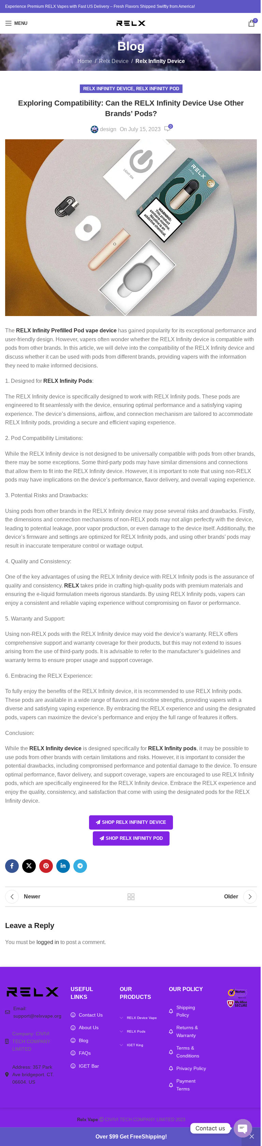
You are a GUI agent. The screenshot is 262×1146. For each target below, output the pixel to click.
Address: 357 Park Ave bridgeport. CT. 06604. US (33, 1074)
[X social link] (29, 866)
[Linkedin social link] (63, 866)
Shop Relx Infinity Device (134, 822)
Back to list (131, 897)
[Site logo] (131, 23)
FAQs (85, 1053)
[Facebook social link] (12, 866)
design (108, 129)
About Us (89, 1027)
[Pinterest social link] (46, 866)
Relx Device (114, 61)
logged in (48, 942)
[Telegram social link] (80, 866)
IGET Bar (89, 1066)
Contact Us (91, 1015)
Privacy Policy (191, 1068)
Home (84, 61)
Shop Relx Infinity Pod (134, 838)
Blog (83, 1040)
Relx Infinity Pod (157, 88)
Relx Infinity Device (160, 61)
